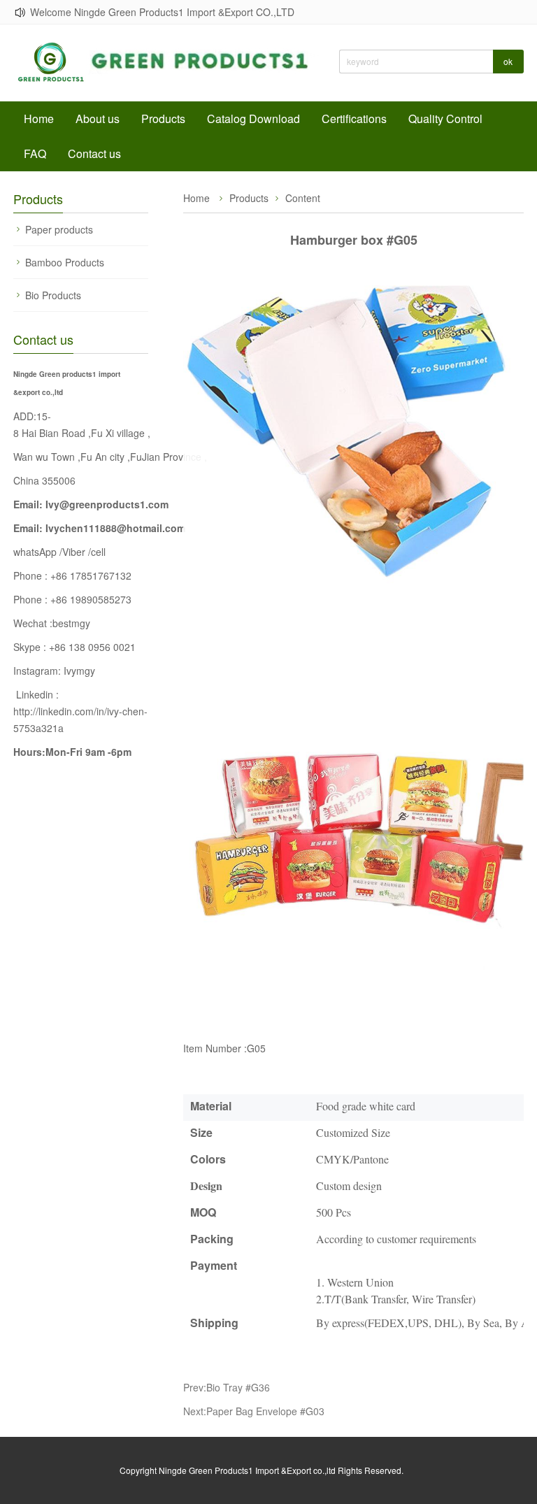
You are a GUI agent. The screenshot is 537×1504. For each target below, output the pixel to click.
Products (163, 118)
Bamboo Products (64, 262)
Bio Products (53, 295)
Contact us (94, 153)
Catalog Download (253, 118)
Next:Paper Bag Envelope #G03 (253, 1411)
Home (39, 118)
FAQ (35, 153)
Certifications (354, 118)
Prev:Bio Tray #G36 (226, 1387)
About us (98, 118)
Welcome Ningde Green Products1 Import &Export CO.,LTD (162, 12)
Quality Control (445, 118)
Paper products (59, 229)
